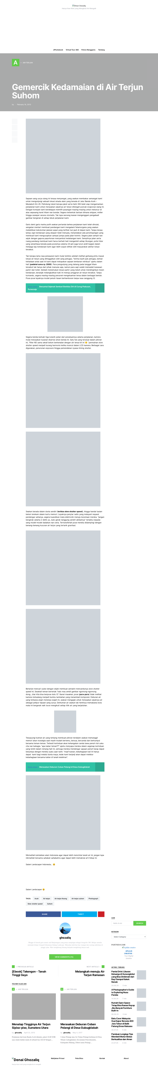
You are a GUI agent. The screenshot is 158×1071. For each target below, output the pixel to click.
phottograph (93, 899)
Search (139, 923)
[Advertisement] (79, 29)
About (126, 1058)
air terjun (46, 899)
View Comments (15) (64, 957)
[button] (155, 50)
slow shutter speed (35, 904)
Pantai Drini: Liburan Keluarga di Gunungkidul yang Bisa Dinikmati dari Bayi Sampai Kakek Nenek (123, 976)
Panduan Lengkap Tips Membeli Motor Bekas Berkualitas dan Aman (122, 1037)
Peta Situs (79, 1058)
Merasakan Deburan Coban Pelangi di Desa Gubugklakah (79, 1026)
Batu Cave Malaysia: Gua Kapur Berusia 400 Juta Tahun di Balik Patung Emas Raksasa (122, 1022)
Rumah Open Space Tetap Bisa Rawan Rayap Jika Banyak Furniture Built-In (123, 1007)
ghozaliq (65, 937)
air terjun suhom (78, 899)
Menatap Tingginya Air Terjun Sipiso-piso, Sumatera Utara (31, 1026)
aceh (37, 899)
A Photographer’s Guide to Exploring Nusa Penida (122, 992)
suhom (49, 904)
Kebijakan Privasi (57, 1058)
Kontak (102, 1058)
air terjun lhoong (61, 899)
